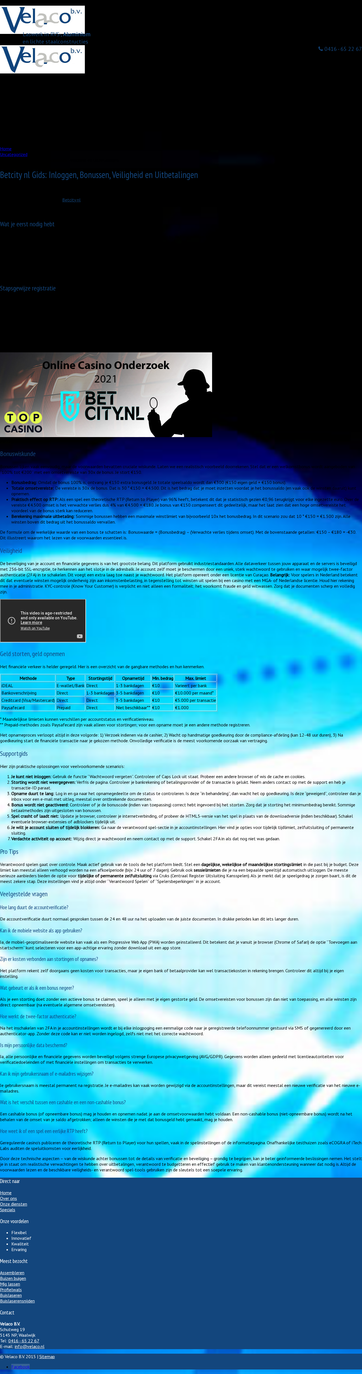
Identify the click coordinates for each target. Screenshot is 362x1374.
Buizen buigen (36, 121)
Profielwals (11, 1289)
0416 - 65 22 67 (342, 49)
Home (16, 82)
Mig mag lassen (37, 104)
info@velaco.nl (29, 1346)
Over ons (18, 87)
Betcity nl (71, 200)
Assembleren (35, 110)
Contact (18, 138)
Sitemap (47, 1356)
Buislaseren (33, 116)
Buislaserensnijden (17, 1301)
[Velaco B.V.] (42, 72)
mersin (6, 189)
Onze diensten (23, 93)
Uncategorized (27, 189)
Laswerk (30, 99)
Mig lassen (10, 1284)
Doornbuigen (35, 127)
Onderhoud (33, 133)
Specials (7, 1209)
